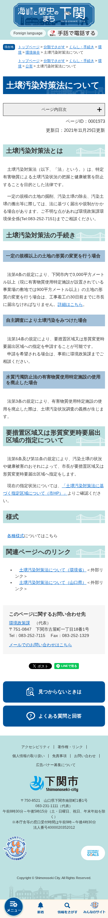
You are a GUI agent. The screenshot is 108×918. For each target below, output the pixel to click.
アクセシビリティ (35, 747)
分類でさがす (54, 47)
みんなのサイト (94, 909)
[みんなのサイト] (94, 909)
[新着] (40, 909)
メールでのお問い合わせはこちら (40, 644)
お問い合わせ (85, 756)
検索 (67, 909)
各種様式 (15, 535)
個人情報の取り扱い (28, 756)
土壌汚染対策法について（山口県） (52, 582)
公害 (29, 66)
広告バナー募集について (56, 765)
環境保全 (33, 52)
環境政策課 (19, 622)
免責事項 (59, 756)
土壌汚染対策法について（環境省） (52, 569)
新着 (40, 909)
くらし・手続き (81, 47)
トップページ (29, 47)
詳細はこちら (70, 304)
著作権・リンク (70, 747)
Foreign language (28, 33)
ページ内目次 (54, 109)
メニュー (13, 907)
